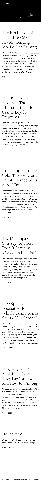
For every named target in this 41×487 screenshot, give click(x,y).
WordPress (34, 479)
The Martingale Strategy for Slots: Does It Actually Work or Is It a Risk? (19, 245)
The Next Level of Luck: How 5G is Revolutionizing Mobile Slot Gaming (19, 39)
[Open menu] (38, 3)
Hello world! (13, 434)
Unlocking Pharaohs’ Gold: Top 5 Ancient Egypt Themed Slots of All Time (20, 177)
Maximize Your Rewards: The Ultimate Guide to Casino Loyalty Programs (17, 107)
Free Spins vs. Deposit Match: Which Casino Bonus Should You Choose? (20, 310)
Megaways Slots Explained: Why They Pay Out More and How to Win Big (19, 375)
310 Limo (5, 3)
